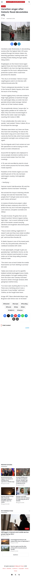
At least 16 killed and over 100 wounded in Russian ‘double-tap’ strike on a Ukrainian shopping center (22, 480)
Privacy (26, 568)
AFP (4, 18)
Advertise (9, 568)
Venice (20, 310)
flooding (24, 304)
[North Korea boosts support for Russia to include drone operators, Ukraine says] (8, 472)
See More (15, 555)
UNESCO (11, 310)
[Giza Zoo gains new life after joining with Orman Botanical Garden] (5, 548)
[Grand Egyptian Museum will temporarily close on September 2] (5, 542)
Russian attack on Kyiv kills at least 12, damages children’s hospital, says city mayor (7, 499)
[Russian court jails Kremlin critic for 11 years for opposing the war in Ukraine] (23, 491)
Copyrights (21, 568)
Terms (15, 571)
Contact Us (15, 568)
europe (16, 304)
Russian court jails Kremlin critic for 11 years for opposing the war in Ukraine (23, 499)
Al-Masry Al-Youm (19, 566)
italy (16, 307)
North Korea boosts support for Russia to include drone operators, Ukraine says (7, 479)
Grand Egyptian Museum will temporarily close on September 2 (20, 540)
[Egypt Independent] (15, 2)
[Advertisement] (15, 396)
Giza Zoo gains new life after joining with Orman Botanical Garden (19, 548)
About (4, 568)
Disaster (7, 304)
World (3, 6)
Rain (23, 307)
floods (9, 307)
